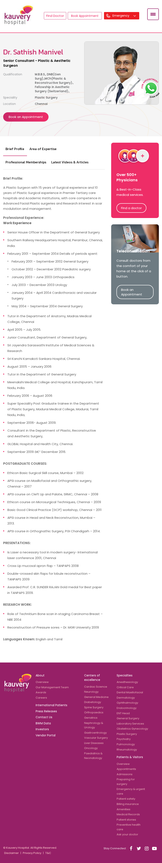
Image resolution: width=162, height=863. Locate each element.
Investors (42, 729)
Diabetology (92, 702)
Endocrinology (126, 708)
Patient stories (126, 820)
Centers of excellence (92, 677)
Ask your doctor (127, 834)
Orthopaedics (93, 712)
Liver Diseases (94, 743)
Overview (42, 682)
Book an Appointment (26, 117)
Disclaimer (11, 853)
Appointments (126, 769)
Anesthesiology (127, 682)
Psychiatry (124, 739)
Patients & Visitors (130, 757)
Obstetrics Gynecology (132, 729)
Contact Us (44, 717)
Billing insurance (128, 804)
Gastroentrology (95, 733)
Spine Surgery (93, 707)
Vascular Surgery (96, 738)
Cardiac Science (95, 687)
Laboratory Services (130, 724)
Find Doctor (55, 16)
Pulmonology (126, 744)
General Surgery (128, 718)
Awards (41, 692)
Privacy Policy (32, 853)
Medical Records (128, 814)
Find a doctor (131, 208)
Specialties (124, 675)
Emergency (121, 16)
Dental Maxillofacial (130, 692)
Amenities (123, 809)
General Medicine (96, 697)
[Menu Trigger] (153, 14)
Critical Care (125, 687)
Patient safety (126, 799)
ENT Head (123, 713)
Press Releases (46, 711)
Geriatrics (90, 718)
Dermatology (126, 698)
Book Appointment (85, 16)
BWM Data (43, 723)
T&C (48, 853)
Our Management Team (52, 687)
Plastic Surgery (127, 734)
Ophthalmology (127, 703)
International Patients (51, 705)
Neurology (91, 692)
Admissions (124, 774)
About (40, 675)
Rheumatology (127, 750)
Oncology (91, 748)
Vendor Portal (45, 735)
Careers (41, 698)
